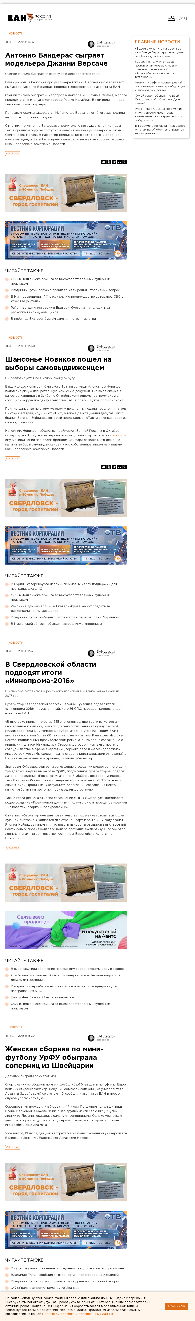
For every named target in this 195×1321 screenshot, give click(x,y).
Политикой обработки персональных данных (78, 1314)
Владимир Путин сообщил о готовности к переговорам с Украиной (65, 617)
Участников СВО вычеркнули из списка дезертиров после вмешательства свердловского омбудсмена (158, 115)
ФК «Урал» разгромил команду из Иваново (45, 1288)
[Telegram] (114, 162)
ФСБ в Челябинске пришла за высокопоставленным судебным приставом (60, 281)
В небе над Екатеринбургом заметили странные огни (53, 318)
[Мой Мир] (119, 162)
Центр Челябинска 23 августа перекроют (44, 997)
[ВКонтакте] (103, 162)
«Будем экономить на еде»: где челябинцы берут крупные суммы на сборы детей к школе (159, 52)
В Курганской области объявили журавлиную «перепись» (57, 623)
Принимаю (176, 1306)
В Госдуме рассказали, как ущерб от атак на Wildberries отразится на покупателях (160, 130)
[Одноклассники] (108, 162)
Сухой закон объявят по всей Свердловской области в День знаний (158, 100)
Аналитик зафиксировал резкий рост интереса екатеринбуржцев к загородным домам (160, 86)
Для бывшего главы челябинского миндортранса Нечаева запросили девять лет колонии (65, 977)
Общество (12, 153)
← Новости (14, 34)
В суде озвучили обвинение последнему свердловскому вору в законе (67, 969)
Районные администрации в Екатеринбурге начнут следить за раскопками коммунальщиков (60, 310)
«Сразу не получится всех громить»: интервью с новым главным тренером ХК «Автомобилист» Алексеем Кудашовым (156, 69)
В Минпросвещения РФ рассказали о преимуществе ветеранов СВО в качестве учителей (67, 299)
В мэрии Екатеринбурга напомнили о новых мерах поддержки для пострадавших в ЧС (64, 586)
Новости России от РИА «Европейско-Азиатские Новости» (21, 18)
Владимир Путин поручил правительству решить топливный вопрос (65, 290)
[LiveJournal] (124, 162)
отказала (119, 435)
